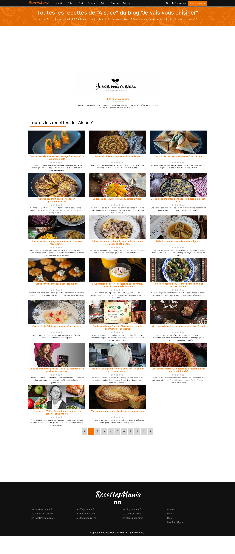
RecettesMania (38, 2)
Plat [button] (81, 3)
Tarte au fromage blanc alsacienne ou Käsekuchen (117, 411)
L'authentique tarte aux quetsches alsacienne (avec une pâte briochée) (178, 370)
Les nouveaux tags (85, 513)
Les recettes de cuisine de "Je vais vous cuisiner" (105, 19)
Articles (126, 3)
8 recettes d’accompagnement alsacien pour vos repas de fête (57, 242)
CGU (169, 518)
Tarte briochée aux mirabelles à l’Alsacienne (117, 156)
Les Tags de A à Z (85, 509)
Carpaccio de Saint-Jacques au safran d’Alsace (56, 326)
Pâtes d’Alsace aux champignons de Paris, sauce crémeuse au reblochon (117, 242)
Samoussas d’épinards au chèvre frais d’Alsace (178, 156)
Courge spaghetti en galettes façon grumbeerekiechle (56, 200)
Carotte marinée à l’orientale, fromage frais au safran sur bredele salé (57, 157)
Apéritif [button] (59, 3)
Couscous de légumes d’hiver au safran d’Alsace (117, 198)
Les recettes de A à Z (41, 509)
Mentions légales (175, 522)
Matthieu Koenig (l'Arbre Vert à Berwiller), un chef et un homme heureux (117, 370)
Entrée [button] (70, 3)
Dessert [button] (92, 3)
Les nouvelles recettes (41, 513)
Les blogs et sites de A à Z (64, 19)
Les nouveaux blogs (132, 513)
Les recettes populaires (42, 518)
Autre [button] (103, 3)
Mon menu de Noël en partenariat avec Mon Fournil (178, 326)
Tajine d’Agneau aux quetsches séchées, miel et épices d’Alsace (178, 285)
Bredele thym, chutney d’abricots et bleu (57, 283)
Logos (170, 513)
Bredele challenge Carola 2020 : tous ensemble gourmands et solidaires (117, 327)
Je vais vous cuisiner (119, 99)
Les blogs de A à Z (131, 509)
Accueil (43, 19)
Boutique (115, 3)
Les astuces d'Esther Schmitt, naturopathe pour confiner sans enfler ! (57, 412)
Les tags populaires (86, 518)
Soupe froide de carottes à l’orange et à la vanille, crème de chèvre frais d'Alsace (117, 285)
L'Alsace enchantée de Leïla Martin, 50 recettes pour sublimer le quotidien (57, 370)
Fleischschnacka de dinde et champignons (178, 241)
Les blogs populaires (132, 518)
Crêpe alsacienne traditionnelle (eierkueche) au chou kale (178, 200)
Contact (171, 509)
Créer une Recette (197, 3)
